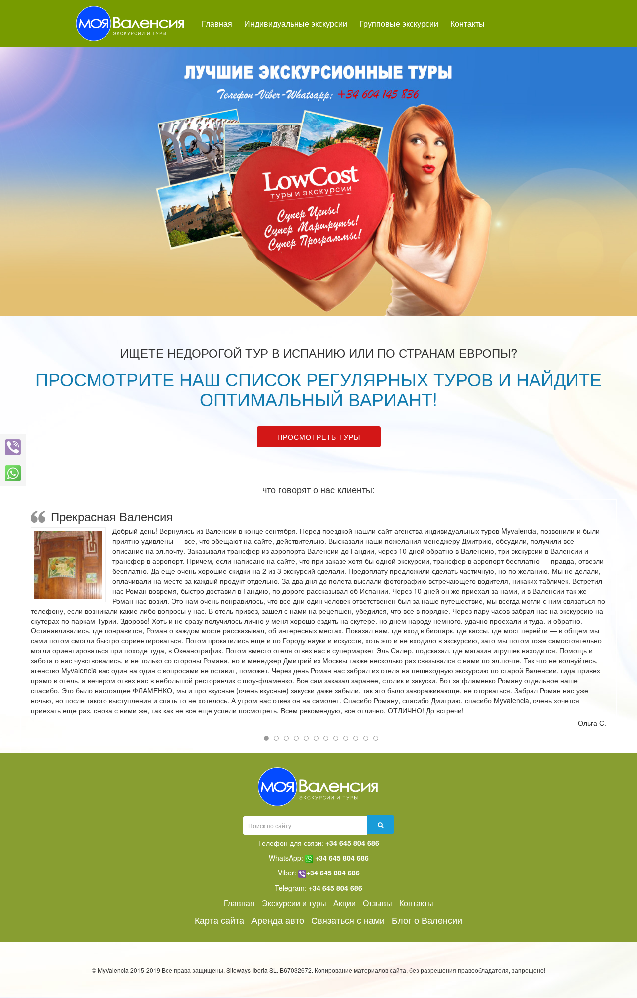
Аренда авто (277, 919)
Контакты (467, 23)
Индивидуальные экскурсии (295, 23)
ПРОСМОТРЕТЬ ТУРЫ (318, 437)
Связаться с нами (348, 919)
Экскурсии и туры (294, 903)
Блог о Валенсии (427, 919)
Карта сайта (219, 919)
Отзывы (377, 903)
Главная (217, 23)
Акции (344, 903)
